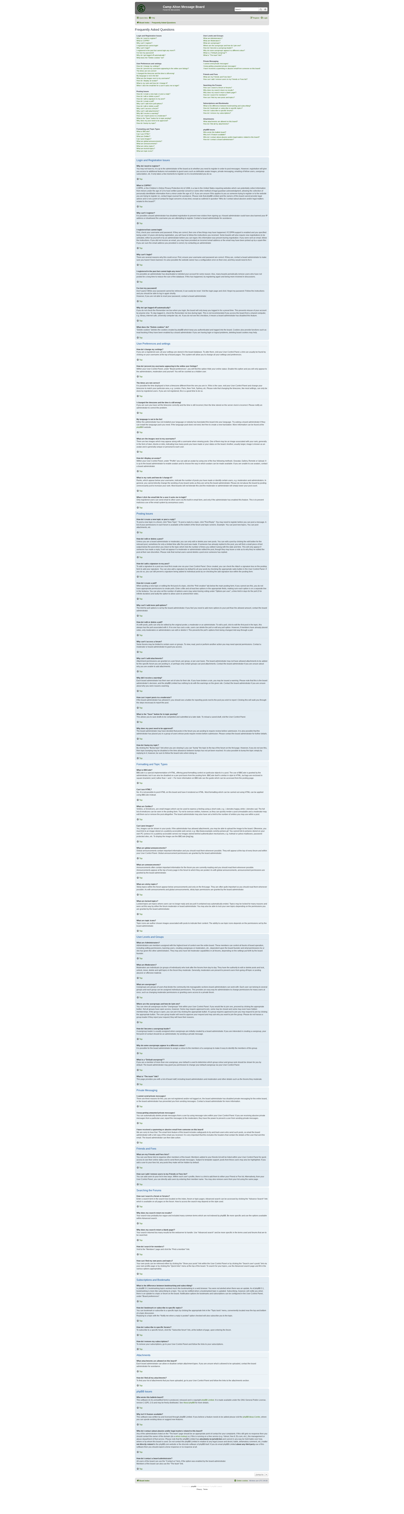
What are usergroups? (211, 43)
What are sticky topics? (145, 146)
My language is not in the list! (147, 76)
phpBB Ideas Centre (251, 1417)
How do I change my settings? (148, 66)
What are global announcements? (149, 141)
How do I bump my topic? (146, 123)
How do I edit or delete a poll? (148, 106)
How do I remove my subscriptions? (217, 113)
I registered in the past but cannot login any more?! (156, 50)
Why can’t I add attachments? (148, 111)
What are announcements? (147, 144)
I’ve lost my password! (145, 53)
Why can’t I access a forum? (147, 108)
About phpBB (189, 1403)
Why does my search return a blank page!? (219, 92)
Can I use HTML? (143, 134)
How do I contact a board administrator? (218, 139)
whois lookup (181, 1436)
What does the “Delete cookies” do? (150, 58)
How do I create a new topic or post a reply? (153, 94)
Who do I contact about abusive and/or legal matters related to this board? (231, 137)
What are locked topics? (146, 148)
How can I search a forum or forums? (217, 88)
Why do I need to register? (147, 38)
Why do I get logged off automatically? (151, 55)
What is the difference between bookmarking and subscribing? (227, 106)
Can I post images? (144, 139)
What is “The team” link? (212, 55)
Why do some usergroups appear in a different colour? (224, 50)
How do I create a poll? (145, 101)
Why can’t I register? (144, 43)
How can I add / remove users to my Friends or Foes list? (225, 79)
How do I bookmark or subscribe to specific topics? (223, 108)
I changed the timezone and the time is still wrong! (155, 73)
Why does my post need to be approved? (152, 121)
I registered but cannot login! (147, 45)
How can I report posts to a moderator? (152, 116)
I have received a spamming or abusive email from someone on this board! (231, 68)
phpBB (139, 427)
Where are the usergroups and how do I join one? (222, 45)
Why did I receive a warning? (148, 113)
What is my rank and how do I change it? (152, 83)
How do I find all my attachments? (216, 124)
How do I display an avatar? (147, 81)
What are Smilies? (143, 136)
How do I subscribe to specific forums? (218, 110)
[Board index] (149, 8)
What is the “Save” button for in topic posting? (154, 118)
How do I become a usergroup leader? (218, 48)
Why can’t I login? (143, 48)
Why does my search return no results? (218, 90)
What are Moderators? (211, 41)
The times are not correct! (146, 71)
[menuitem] (152, 18)
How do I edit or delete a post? (148, 96)
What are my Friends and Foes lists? (217, 77)
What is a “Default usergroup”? (215, 53)
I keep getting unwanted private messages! (219, 66)
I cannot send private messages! (215, 64)
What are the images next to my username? (153, 78)
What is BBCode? (143, 131)
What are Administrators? (213, 38)
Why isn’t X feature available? (214, 135)
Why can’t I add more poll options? (150, 104)
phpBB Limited (208, 1400)
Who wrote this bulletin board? (214, 132)
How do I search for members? (215, 95)
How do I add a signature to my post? (151, 99)
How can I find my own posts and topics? (219, 97)
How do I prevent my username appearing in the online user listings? (163, 68)
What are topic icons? (145, 151)
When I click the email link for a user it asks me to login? (158, 85)
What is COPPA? (143, 41)
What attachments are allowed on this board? (220, 121)
